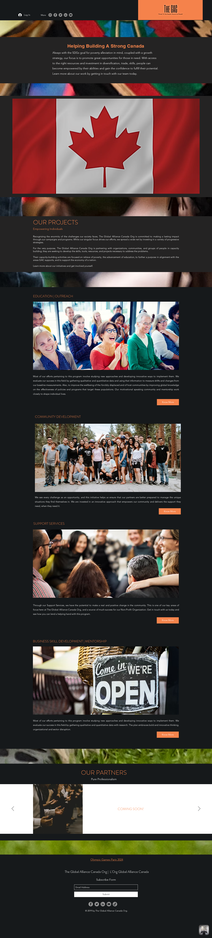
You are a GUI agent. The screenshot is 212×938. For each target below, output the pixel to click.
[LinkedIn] (65, 15)
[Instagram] (50, 15)
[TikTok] (115, 904)
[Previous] (13, 808)
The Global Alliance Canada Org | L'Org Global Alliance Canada (107, 871)
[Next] (199, 808)
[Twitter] (60, 15)
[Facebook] (55, 15)
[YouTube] (70, 15)
